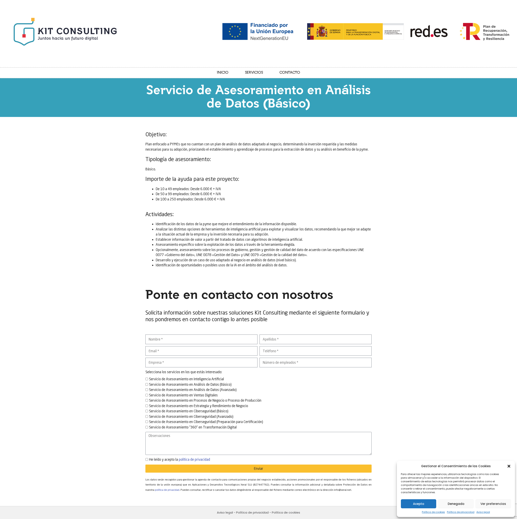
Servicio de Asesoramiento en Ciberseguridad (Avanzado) (191, 416)
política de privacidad (194, 459)
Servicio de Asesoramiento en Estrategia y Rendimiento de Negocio (198, 406)
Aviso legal (483, 512)
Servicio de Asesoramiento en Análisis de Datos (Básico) (190, 384)
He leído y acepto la (179, 459)
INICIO (222, 72)
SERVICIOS (254, 72)
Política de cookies (433, 512)
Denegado (456, 504)
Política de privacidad (460, 512)
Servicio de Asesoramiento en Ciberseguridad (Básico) (188, 411)
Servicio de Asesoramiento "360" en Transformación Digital (193, 427)
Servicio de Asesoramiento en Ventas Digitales (183, 395)
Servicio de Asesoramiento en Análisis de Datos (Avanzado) (192, 390)
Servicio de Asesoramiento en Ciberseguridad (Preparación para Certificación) (206, 422)
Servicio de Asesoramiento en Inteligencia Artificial (186, 379)
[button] (509, 466)
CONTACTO (290, 72)
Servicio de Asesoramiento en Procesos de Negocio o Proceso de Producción (205, 400)
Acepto (418, 504)
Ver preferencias (493, 504)
